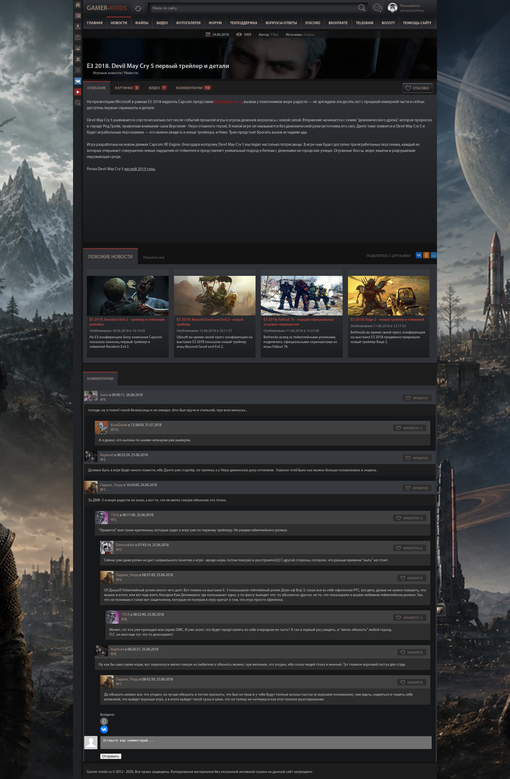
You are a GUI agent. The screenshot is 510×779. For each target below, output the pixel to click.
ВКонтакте (338, 23)
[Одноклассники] (426, 255)
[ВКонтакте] (419, 255)
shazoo (308, 35)
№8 (124, 620)
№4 (113, 654)
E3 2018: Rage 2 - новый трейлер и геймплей (387, 320)
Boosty (388, 23)
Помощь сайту (417, 23)
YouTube (77, 91)
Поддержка (77, 70)
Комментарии (193, 88)
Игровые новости (107, 73)
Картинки (126, 88)
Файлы (141, 23)
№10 (114, 430)
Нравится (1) (413, 428)
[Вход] (104, 721)
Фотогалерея (188, 23)
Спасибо (421, 89)
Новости (119, 23)
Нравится (420, 398)
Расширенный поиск (77, 102)
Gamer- (107, 8)
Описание (96, 88)
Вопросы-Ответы (281, 23)
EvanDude (119, 425)
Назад (89, 73)
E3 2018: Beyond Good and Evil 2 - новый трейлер (210, 322)
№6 (119, 580)
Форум (215, 23)
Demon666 (125, 545)
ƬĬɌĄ (274, 35)
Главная (95, 23)
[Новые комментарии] (138, 7)
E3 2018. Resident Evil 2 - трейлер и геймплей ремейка (127, 322)
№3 (119, 550)
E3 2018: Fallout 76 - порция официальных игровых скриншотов (299, 322)
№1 (103, 490)
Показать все (153, 258)
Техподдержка (243, 23)
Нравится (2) (413, 548)
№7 (119, 684)
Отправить (110, 756)
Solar (104, 395)
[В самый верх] (502, 771)
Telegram (364, 23)
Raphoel (106, 455)
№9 (103, 400)
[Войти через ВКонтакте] (104, 729)
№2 (113, 520)
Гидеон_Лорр (111, 485)
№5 (103, 460)
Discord (312, 23)
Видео (162, 23)
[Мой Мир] (434, 255)
